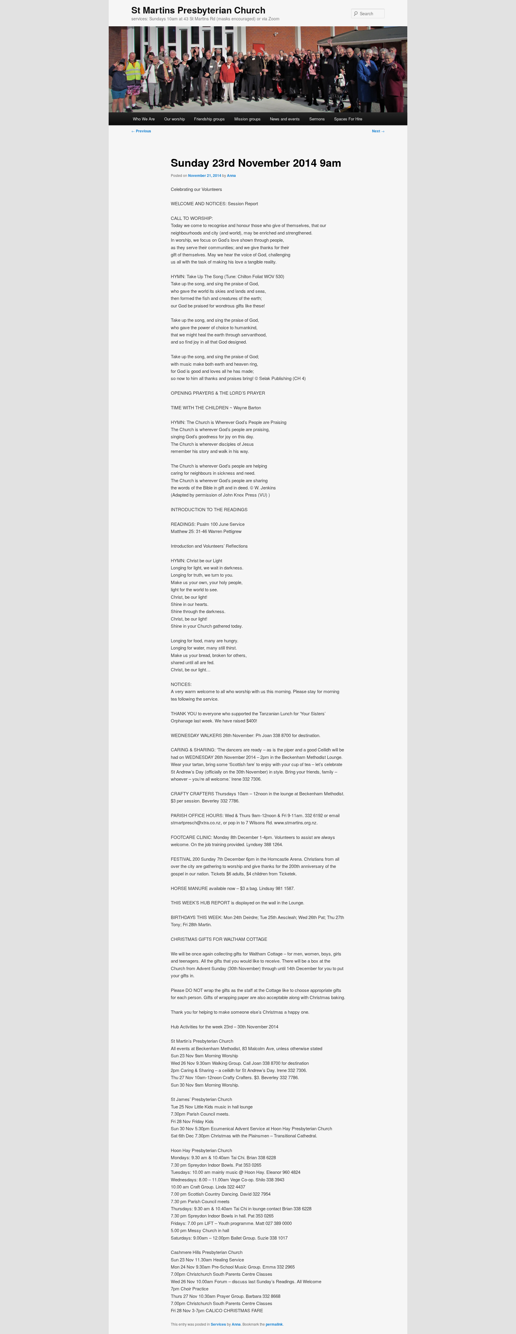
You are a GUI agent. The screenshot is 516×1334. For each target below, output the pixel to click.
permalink (274, 1324)
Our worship (174, 119)
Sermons (317, 119)
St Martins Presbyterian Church (198, 9)
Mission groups (247, 119)
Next (378, 131)
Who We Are (144, 119)
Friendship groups (209, 119)
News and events (285, 119)
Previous (141, 131)
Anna (231, 175)
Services (218, 1324)
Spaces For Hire (348, 119)
